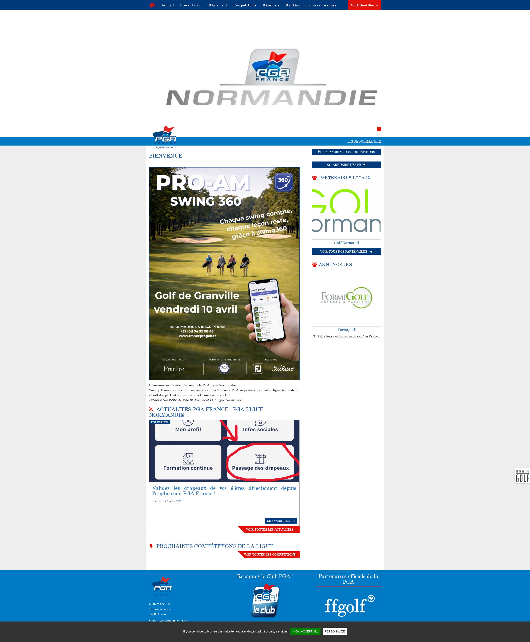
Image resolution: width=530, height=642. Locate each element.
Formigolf (346, 329)
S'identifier (365, 5)
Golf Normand (346, 242)
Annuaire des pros (349, 165)
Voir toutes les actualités (269, 529)
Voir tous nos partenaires (344, 251)
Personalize (335, 631)
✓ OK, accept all (305, 631)
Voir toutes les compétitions (270, 554)
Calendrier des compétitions (349, 152)
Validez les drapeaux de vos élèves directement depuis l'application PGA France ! (224, 490)
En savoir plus (279, 521)
